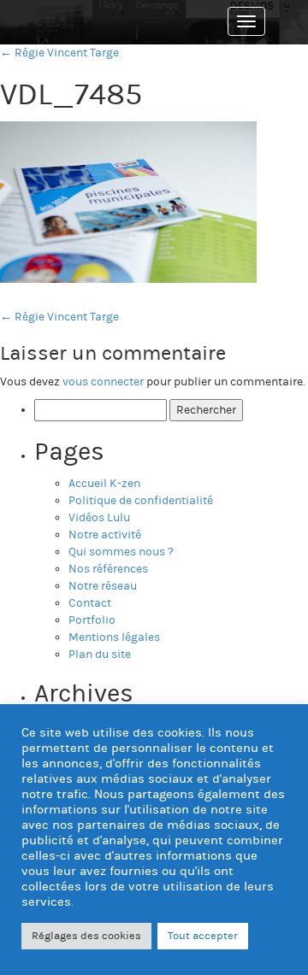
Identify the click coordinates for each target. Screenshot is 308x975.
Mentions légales (114, 637)
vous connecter (103, 382)
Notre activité (104, 535)
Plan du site (99, 654)
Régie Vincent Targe (59, 317)
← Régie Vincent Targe (59, 53)
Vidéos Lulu (99, 518)
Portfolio (92, 620)
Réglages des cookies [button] (86, 936)
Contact (89, 603)
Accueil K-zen (104, 483)
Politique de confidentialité (140, 501)
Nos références (108, 569)
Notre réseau (102, 586)
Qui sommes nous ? (121, 552)
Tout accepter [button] (203, 936)
